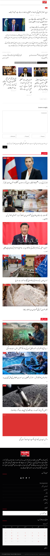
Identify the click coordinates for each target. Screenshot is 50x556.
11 (38, 535)
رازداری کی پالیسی (43, 554)
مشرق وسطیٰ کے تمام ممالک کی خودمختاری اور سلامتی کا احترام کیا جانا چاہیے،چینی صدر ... (25, 249)
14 (17, 535)
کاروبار (4, 190)
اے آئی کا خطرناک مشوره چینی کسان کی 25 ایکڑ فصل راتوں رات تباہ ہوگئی (27, 348)
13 (25, 535)
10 (44, 535)
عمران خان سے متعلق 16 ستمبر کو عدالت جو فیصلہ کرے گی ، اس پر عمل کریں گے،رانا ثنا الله (26, 85)
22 (11, 538)
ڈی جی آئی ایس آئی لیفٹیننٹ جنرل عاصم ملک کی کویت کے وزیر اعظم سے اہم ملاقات (9, 82)
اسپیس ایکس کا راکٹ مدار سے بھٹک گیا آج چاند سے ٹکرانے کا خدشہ (29, 410)
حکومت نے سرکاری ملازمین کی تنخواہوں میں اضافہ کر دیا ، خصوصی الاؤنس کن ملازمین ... (26, 216)
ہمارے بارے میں (35, 554)
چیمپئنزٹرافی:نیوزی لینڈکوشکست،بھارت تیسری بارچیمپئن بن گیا (38, 56)
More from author (31, 63)
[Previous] (46, 314)
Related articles (42, 63)
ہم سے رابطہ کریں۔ (28, 554)
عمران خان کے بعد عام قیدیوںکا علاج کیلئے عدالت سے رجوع (31, 280)
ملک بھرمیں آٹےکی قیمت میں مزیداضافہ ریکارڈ (35, 309)
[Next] (44, 314)
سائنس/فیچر (4, 324)
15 (11, 535)
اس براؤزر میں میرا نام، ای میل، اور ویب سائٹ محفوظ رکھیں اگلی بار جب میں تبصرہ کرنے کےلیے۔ (26, 143)
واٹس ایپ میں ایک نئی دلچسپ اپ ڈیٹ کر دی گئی (33, 439)
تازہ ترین (46, 8)
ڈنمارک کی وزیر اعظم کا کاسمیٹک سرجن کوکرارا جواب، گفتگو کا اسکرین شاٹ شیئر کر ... (25, 184)
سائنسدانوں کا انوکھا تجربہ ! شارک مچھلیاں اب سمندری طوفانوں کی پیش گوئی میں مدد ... (25, 379)
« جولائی (45, 547)
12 (32, 535)
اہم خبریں (8, 158)
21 (17, 538)
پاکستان (4, 256)
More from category (20, 63)
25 (38, 541)
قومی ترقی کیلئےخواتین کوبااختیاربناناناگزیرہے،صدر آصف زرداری (12, 56)
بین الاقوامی (4, 158)
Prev (45, 99)
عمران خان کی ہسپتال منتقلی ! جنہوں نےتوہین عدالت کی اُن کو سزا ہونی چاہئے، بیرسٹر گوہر (40, 84)
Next (42, 99)
